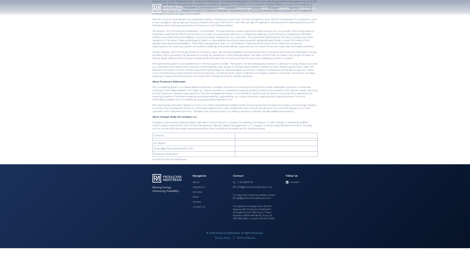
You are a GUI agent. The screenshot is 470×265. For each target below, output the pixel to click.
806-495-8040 (253, 215)
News (196, 197)
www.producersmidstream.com (214, 99)
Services (197, 192)
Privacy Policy (222, 237)
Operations (199, 187)
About (196, 182)
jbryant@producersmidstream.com (173, 148)
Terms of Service (245, 237)
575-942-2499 (267, 218)
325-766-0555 (240, 218)
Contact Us (199, 206)
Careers (197, 201)
